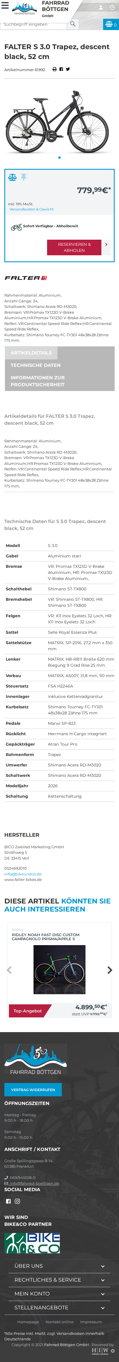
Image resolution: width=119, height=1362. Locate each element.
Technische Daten (36, 365)
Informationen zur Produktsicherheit (38, 381)
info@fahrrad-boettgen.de (33, 1183)
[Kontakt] (112, 7)
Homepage (28, 1322)
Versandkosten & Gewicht (32, 209)
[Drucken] (55, 69)
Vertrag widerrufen (33, 1090)
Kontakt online (60, 1322)
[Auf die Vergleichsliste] (13, 179)
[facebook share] (61, 69)
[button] (59, 157)
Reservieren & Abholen (74, 247)
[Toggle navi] (5, 4)
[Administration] (113, 1350)
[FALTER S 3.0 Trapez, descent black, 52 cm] (59, 122)
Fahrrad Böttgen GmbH (67, 1344)
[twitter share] (68, 69)
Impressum (91, 1322)
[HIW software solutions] (100, 1350)
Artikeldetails (31, 353)
